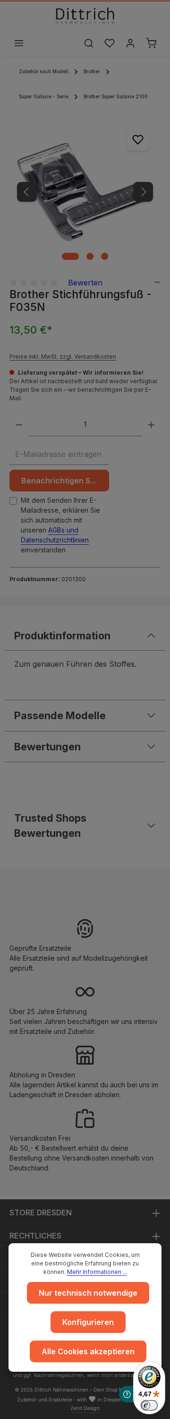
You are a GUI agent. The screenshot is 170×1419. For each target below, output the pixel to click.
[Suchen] (88, 43)
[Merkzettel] (109, 43)
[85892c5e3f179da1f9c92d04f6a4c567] (84, 192)
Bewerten (85, 282)
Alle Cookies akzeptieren (88, 1351)
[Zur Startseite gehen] (85, 15)
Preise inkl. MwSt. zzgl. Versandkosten (62, 356)
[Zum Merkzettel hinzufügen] (138, 139)
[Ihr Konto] (130, 43)
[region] (85, 192)
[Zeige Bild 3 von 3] (104, 256)
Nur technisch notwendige (88, 1293)
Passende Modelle (60, 715)
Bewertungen (47, 746)
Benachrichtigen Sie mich (65, 480)
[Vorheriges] (27, 192)
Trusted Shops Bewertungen (50, 825)
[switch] (149, 1405)
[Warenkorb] (151, 43)
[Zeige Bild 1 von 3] (70, 256)
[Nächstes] (143, 192)
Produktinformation (62, 635)
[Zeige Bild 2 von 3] (90, 256)
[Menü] (18, 43)
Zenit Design (85, 1408)
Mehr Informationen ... (97, 1271)
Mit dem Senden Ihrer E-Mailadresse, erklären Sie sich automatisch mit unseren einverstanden (60, 525)
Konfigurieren (88, 1322)
